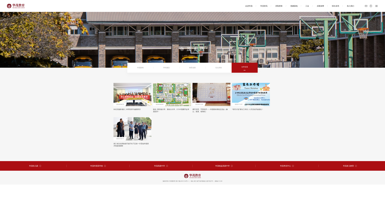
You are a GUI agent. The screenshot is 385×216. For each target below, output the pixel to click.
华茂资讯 (263, 6)
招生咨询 (335, 6)
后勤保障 (320, 6)
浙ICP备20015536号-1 (182, 181)
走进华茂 (248, 6)
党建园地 (294, 6)
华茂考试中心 (285, 166)
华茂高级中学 (159, 166)
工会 (307, 6)
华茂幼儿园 (33, 166)
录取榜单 (279, 6)
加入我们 (350, 6)
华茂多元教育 (348, 166)
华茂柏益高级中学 (222, 166)
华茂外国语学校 (96, 166)
